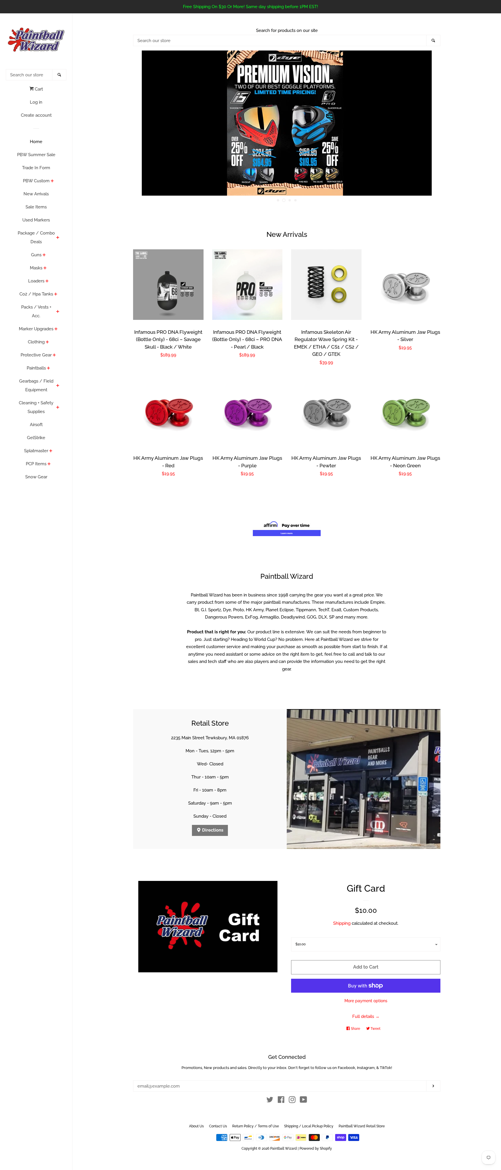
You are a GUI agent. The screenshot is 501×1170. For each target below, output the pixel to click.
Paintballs (36, 368)
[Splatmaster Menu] (51, 451)
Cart (38, 89)
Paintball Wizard (283, 1148)
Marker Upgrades (36, 328)
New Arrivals (36, 193)
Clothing (36, 342)
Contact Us (218, 1126)
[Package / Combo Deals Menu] (58, 238)
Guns (36, 254)
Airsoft (36, 424)
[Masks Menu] (45, 268)
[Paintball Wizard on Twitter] (269, 1101)
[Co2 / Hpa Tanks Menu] (56, 294)
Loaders (36, 281)
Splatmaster (36, 450)
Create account (36, 115)
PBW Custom (36, 180)
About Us (196, 1126)
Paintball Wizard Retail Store (362, 1126)
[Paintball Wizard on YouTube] (303, 1101)
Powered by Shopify (315, 1148)
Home (36, 141)
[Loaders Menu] (47, 281)
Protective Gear (36, 355)
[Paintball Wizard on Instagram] (292, 1101)
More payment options (365, 1000)
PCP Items (36, 463)
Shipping (342, 923)
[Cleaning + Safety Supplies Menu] (58, 408)
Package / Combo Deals (36, 237)
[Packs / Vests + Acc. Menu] (58, 312)
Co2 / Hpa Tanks (36, 294)
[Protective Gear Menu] (54, 355)
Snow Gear (36, 476)
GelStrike (36, 437)
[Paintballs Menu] (48, 368)
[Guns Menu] (44, 255)
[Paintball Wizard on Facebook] (281, 1101)
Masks (36, 268)
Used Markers (36, 220)
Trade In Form (36, 167)
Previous (145, 123)
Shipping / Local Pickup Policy (308, 1126)
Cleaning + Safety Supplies (36, 407)
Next (428, 123)
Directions (212, 830)
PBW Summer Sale (36, 154)
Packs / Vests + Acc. (36, 311)
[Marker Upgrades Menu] (56, 329)
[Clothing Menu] (47, 342)
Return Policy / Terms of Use (255, 1126)
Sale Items (36, 207)
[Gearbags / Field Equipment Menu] (58, 386)
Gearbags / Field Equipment (36, 385)
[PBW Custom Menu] (52, 181)
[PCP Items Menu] (49, 464)
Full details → (366, 1016)
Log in (36, 102)
